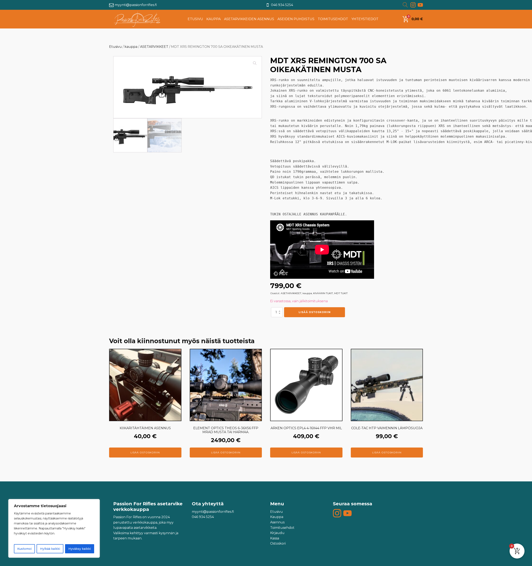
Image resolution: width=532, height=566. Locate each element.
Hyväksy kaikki (79, 549)
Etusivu (195, 19)
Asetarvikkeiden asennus (249, 19)
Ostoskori (278, 543)
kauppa (130, 47)
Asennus (277, 522)
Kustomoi (24, 549)
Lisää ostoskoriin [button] (145, 452)
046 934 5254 (282, 5)
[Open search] (405, 5)
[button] (255, 63)
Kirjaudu (277, 533)
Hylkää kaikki (50, 549)
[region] (54, 528)
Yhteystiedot (364, 19)
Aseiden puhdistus (295, 19)
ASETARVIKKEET (154, 47)
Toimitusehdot (333, 19)
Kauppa (213, 19)
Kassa (274, 538)
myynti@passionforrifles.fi (136, 5)
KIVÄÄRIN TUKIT (323, 293)
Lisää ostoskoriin (315, 312)
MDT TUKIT (341, 293)
